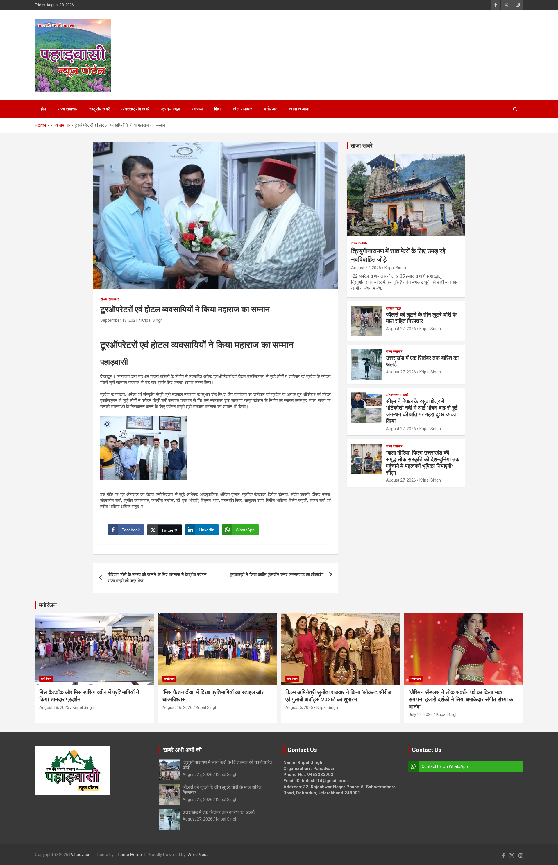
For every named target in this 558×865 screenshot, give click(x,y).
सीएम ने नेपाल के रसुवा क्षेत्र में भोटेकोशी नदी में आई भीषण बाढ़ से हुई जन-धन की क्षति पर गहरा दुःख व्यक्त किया (421, 411)
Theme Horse (129, 854)
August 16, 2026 (177, 707)
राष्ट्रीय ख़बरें (99, 109)
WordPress (198, 854)
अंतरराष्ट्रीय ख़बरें (135, 109)
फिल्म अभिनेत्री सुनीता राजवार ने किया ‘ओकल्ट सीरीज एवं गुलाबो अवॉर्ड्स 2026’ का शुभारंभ (338, 696)
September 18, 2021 (119, 320)
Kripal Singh (152, 320)
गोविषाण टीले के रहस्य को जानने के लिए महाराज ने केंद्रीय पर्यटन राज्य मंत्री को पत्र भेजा (157, 577)
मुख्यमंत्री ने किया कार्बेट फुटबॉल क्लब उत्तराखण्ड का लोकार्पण (276, 574)
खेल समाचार (242, 109)
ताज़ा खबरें (362, 145)
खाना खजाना (299, 109)
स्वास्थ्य (197, 109)
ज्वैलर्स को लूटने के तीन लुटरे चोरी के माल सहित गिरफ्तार (421, 318)
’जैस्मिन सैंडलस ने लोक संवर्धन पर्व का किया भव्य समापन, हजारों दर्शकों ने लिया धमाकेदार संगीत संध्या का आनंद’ (461, 699)
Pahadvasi (79, 854)
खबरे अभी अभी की (182, 749)
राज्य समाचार (68, 109)
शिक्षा (217, 109)
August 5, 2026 (299, 707)
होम (43, 109)
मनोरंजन (271, 109)
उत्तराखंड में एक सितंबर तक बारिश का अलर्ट (422, 361)
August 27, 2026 (366, 267)
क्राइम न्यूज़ (170, 109)
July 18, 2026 (421, 714)
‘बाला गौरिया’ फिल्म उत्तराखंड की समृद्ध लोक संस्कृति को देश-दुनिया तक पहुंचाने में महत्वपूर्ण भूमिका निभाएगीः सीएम (422, 462)
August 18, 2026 (54, 707)
